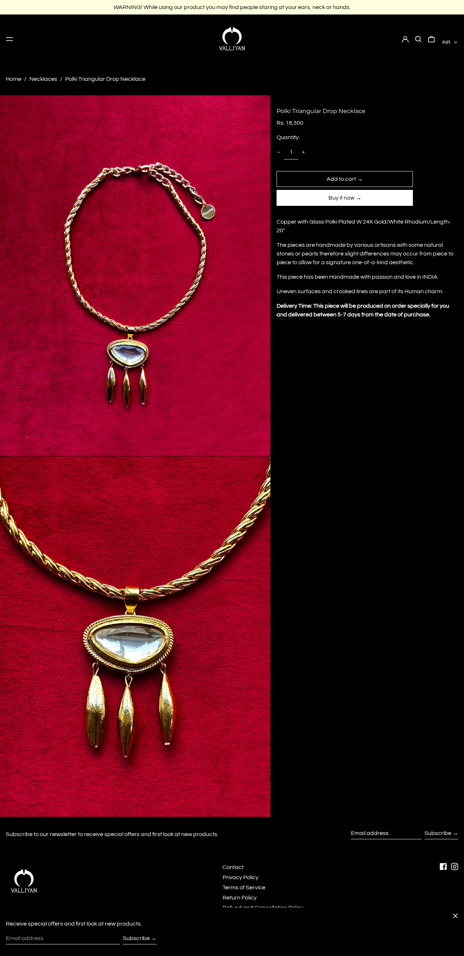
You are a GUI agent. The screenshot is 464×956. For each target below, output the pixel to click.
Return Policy (240, 898)
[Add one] (303, 152)
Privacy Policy (240, 877)
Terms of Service (244, 887)
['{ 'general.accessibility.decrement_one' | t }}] (279, 152)
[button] (418, 39)
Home (13, 79)
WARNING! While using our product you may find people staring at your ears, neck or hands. (232, 7)
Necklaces (43, 79)
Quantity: (288, 137)
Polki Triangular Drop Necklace (105, 79)
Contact (233, 867)
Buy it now (341, 198)
